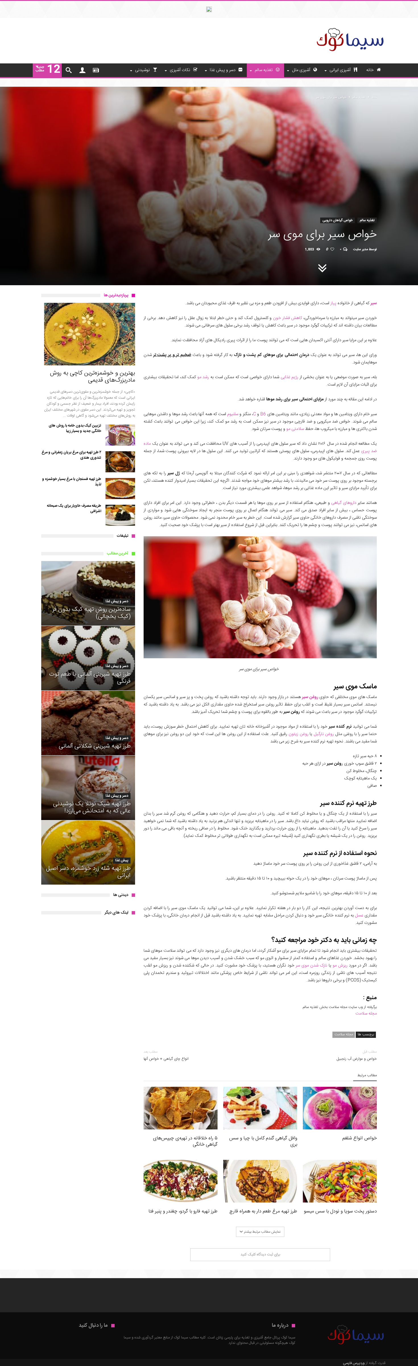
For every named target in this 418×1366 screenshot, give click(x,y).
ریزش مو (340, 965)
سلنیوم (232, 414)
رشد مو (203, 377)
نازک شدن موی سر (311, 965)
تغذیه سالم (359, 97)
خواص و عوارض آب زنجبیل (357, 1055)
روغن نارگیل (324, 734)
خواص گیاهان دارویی (337, 220)
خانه (374, 97)
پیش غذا (121, 861)
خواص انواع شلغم (359, 1138)
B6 (263, 414)
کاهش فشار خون (287, 318)
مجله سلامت (366, 1013)
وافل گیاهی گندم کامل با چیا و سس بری (263, 1141)
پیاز (333, 303)
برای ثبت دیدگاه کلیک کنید (260, 1254)
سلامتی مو (295, 428)
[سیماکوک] (349, 26)
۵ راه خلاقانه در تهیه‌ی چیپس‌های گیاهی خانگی (185, 1141)
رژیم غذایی (290, 377)
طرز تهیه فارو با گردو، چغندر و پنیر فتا (183, 1211)
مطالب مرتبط (367, 1076)
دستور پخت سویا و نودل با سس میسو (340, 1211)
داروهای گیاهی (343, 502)
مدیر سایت (360, 249)
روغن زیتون (299, 734)
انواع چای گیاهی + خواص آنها (166, 1055)
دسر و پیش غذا (116, 602)
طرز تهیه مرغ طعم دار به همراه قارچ (263, 1211)
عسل (359, 915)
